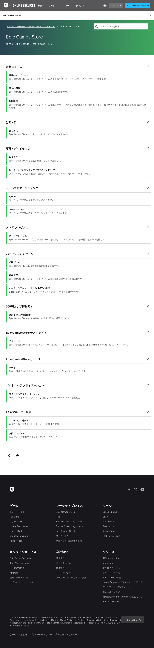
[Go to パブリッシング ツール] (148, 254)
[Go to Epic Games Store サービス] (148, 359)
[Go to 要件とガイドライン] (148, 148)
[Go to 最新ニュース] (148, 66)
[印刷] (17, 456)
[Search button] (96, 27)
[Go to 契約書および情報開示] (148, 306)
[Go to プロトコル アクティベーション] (148, 385)
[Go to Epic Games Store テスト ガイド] (148, 332)
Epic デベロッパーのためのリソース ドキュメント (31, 26)
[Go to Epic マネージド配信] (148, 412)
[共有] (9, 456)
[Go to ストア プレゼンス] (148, 227)
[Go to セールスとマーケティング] (148, 188)
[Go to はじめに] (148, 122)
